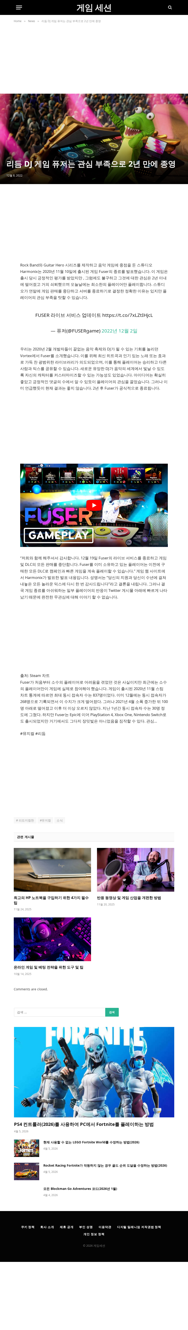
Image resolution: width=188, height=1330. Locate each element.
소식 (60, 820)
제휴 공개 (67, 1227)
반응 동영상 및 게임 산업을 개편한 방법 (129, 897)
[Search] (169, 7)
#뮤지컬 (45, 820)
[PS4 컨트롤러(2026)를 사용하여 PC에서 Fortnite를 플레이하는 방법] (94, 1072)
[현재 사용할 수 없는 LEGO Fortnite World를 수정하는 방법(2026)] (26, 1148)
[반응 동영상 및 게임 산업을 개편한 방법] (135, 870)
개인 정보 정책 (93, 1234)
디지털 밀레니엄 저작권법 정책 (139, 1227)
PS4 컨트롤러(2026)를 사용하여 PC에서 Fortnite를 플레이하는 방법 (84, 1124)
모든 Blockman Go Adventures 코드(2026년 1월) (80, 1188)
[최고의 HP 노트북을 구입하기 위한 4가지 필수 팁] (52, 870)
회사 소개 (47, 1227)
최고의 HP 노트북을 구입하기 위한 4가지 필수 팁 (51, 900)
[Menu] (19, 7)
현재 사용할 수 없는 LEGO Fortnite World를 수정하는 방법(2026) (91, 1142)
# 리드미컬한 (25, 820)
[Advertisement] (94, 59)
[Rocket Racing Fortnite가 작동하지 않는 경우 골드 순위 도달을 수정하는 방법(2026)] (26, 1171)
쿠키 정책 (28, 1227)
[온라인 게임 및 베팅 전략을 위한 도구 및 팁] (52, 939)
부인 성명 (86, 1227)
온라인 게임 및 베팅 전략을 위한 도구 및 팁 (48, 967)
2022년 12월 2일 (120, 330)
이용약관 (105, 1227)
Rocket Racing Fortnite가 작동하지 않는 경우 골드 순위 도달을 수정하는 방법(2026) (105, 1165)
